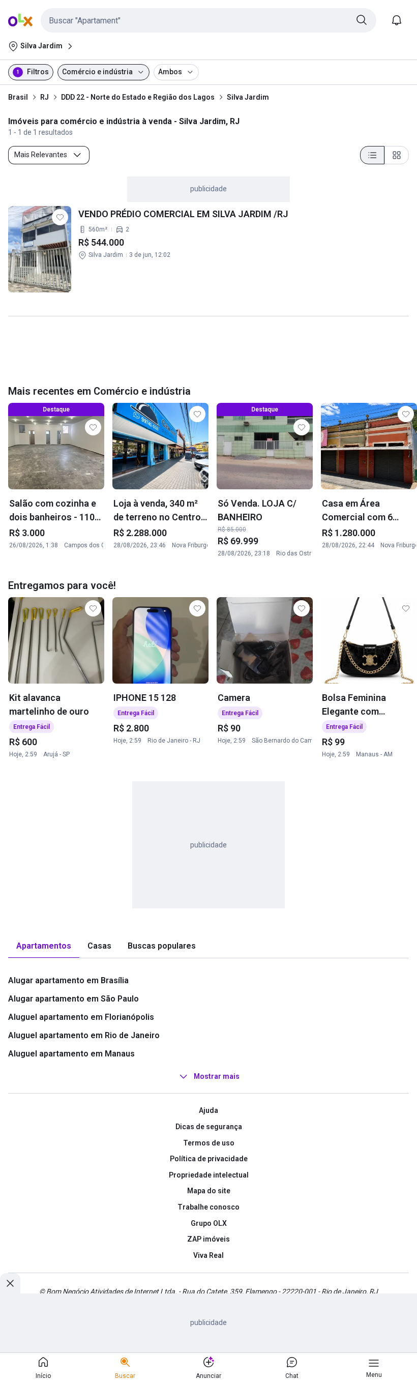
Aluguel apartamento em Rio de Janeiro (84, 1035)
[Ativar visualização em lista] (372, 155)
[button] (208, 20)
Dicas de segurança (208, 1127)
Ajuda (208, 1110)
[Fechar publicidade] (10, 1283)
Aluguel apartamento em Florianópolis (81, 1017)
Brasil (18, 97)
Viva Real (208, 1255)
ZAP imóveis (208, 1239)
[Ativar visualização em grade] (396, 155)
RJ (44, 97)
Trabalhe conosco (208, 1207)
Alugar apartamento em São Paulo (73, 999)
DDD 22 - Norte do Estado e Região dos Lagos (138, 97)
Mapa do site (208, 1191)
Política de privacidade (209, 1159)
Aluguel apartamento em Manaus (71, 1053)
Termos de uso (208, 1143)
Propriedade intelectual (209, 1175)
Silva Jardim (248, 97)
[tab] (43, 946)
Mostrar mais (217, 1077)
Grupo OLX (209, 1223)
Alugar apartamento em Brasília (68, 980)
